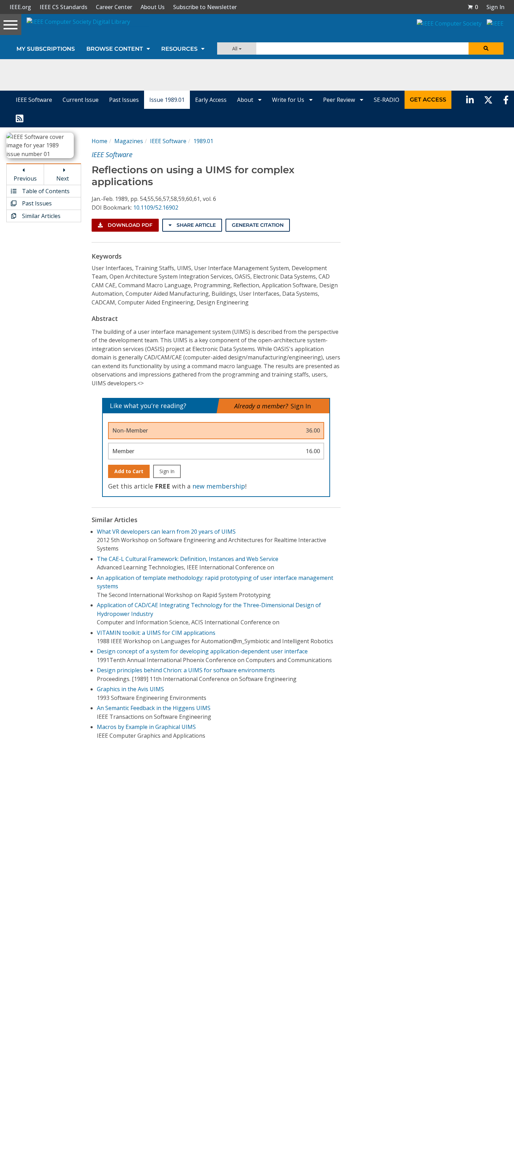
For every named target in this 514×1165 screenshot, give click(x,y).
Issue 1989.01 (167, 100)
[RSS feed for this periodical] (19, 118)
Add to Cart (128, 471)
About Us (153, 7)
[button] (472, 7)
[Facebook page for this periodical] (506, 100)
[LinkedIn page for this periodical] (470, 100)
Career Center (114, 7)
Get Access (428, 99)
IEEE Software (34, 100)
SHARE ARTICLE (195, 225)
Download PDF (129, 225)
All (235, 48)
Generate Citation (258, 225)
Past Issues (124, 100)
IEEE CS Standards (63, 7)
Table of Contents (45, 191)
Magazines (128, 141)
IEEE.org (20, 7)
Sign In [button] (495, 7)
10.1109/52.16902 (155, 207)
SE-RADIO (386, 100)
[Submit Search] (486, 48)
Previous (25, 178)
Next (62, 178)
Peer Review (339, 100)
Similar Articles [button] (40, 216)
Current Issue (81, 100)
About (246, 100)
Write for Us (289, 100)
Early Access (211, 100)
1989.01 (203, 141)
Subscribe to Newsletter (205, 7)
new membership (218, 486)
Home (99, 141)
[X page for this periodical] (488, 100)
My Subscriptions (45, 48)
